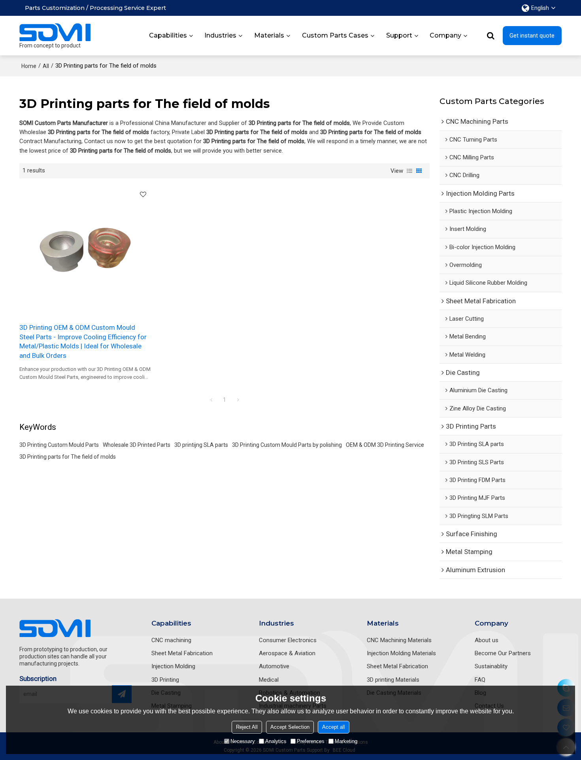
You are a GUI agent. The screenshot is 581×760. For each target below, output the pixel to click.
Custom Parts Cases (335, 35)
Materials (269, 35)
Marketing (346, 741)
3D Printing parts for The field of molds (67, 457)
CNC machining (171, 640)
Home (28, 66)
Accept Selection (289, 727)
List (409, 171)
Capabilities (168, 35)
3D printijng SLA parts (201, 445)
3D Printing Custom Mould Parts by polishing (287, 445)
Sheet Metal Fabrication (182, 653)
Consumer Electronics (288, 640)
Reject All (247, 727)
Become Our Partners (503, 653)
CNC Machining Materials (399, 640)
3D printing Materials (393, 679)
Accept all (333, 727)
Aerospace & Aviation (287, 653)
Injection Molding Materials (401, 653)
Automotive (274, 666)
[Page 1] (211, 400)
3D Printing (165, 679)
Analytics (276, 741)
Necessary (242, 741)
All (46, 66)
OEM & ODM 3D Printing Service (385, 445)
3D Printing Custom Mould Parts (59, 445)
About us (486, 640)
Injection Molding (173, 666)
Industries (220, 35)
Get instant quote (532, 35)
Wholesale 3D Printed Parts (136, 445)
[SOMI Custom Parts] (55, 32)
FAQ (480, 679)
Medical (269, 679)
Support (399, 35)
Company (445, 35)
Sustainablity (491, 666)
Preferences (310, 741)
